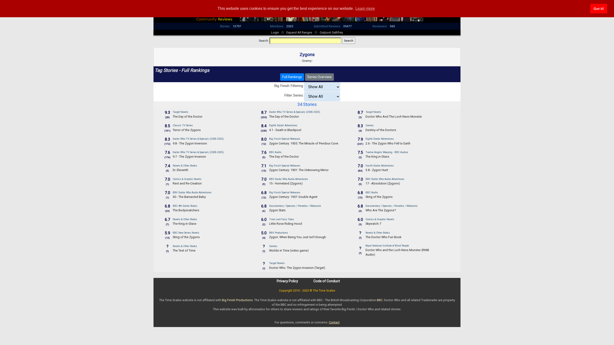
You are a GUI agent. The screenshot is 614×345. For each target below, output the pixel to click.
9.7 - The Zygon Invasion (189, 156)
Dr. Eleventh (180, 170)
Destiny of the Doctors (381, 130)
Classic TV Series (183, 125)
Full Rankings (292, 77)
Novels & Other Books (185, 165)
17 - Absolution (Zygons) (383, 183)
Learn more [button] (365, 8)
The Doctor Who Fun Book (383, 237)
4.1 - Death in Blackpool (285, 130)
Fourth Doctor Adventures (380, 165)
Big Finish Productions (237, 300)
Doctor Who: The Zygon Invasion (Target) (297, 268)
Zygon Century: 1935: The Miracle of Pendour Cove (303, 143)
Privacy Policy (287, 281)
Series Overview (319, 77)
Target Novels (180, 112)
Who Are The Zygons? (381, 210)
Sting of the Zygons (379, 197)
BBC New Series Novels (186, 232)
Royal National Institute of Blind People (387, 245)
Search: (264, 40)
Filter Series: (294, 95)
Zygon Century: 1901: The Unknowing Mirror (299, 170)
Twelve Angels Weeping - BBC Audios (387, 152)
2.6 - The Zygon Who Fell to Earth (388, 143)
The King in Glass (377, 156)
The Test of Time (184, 250)
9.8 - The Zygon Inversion (190, 143)
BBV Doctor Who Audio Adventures (288, 179)
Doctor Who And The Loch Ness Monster (394, 116)
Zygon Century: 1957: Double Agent (293, 197)
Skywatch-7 (373, 223)
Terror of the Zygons (187, 130)
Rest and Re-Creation (187, 183)
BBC (380, 300)
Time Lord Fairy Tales (281, 219)
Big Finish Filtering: (289, 86)
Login (275, 32)
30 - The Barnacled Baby (189, 197)
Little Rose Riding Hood (285, 223)
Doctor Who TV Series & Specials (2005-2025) (294, 112)
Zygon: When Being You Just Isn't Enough (297, 237)
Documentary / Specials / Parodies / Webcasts (295, 205)
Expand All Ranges (299, 32)
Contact (334, 322)
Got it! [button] (599, 9)
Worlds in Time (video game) (289, 250)
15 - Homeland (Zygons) (286, 183)
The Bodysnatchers (186, 210)
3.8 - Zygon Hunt (377, 170)
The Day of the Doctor (187, 116)
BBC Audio (275, 152)
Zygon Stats (277, 210)
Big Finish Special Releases (284, 138)
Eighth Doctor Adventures (283, 125)
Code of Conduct (326, 281)
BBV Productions (278, 232)
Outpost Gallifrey (331, 32)
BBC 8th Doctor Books (185, 205)
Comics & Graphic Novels (187, 179)
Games (370, 125)
